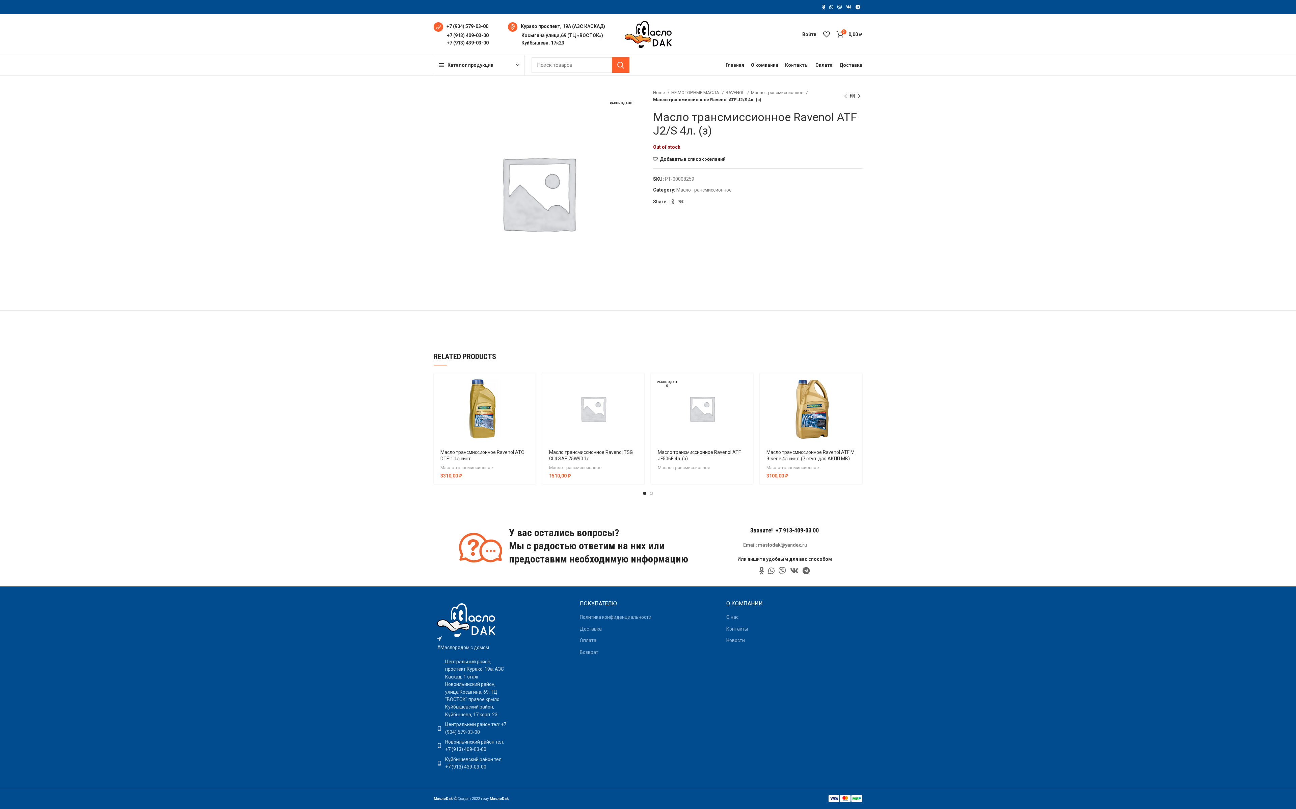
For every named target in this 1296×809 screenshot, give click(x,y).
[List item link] (472, 728)
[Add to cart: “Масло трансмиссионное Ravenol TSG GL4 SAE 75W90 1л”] (639, 384)
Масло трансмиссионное (777, 92)
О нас (732, 617)
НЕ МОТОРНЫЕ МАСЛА (695, 92)
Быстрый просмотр (530, 399)
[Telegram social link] (858, 7)
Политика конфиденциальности (615, 617)
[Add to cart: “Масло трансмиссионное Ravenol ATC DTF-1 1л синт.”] (530, 384)
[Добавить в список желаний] (530, 414)
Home (659, 92)
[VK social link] (849, 7)
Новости (735, 640)
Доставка (591, 629)
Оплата (588, 640)
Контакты (737, 629)
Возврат (589, 652)
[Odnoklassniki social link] (823, 7)
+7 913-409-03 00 (797, 530)
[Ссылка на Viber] (839, 7)
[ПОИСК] (620, 65)
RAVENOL (736, 92)
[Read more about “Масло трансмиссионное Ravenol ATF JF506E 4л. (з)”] (747, 384)
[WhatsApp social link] (831, 7)
